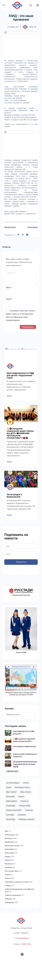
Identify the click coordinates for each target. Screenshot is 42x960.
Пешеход (28, 810)
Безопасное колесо (22, 787)
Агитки (26, 783)
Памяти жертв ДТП (13, 810)
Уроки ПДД (10, 819)
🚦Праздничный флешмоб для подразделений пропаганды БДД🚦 (25, 764)
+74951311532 (26, 944)
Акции (8, 787)
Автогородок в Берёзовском (14, 495)
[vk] (22, 954)
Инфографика (11, 801)
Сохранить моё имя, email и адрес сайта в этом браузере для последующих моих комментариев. (20, 315)
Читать (9, 395)
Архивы (9, 708)
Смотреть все (12, 771)
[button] (18, 234)
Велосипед (10, 796)
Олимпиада (10, 806)
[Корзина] (37, 5)
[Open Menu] (3, 5)
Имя (9, 287)
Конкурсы (24, 801)
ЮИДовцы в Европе (26, 819)
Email (9, 299)
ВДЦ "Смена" (11, 792)
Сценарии (22, 815)
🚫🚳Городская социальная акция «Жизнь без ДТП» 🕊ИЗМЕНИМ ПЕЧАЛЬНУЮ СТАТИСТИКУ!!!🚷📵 (20, 433)
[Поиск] (31, 5)
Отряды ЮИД (24, 806)
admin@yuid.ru (24, 938)
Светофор (10, 815)
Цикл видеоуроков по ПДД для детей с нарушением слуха (20, 375)
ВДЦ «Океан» (25, 792)
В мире (21, 796)
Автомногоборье (12, 783)
